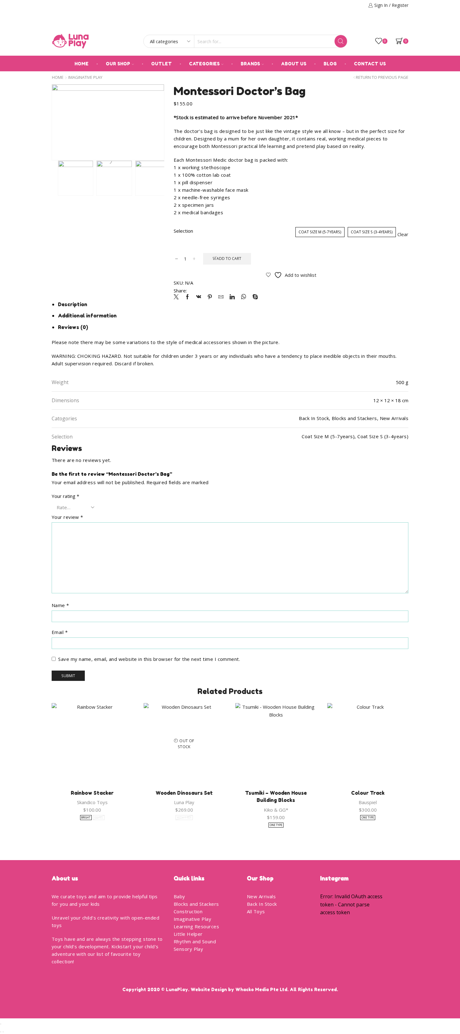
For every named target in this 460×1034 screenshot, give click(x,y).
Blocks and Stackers (196, 904)
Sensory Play (188, 949)
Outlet (161, 63)
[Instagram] (406, 23)
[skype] (253, 297)
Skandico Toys (92, 802)
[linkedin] (232, 297)
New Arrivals (261, 896)
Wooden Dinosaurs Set (184, 793)
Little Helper (188, 934)
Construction (188, 911)
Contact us (370, 63)
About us (293, 63)
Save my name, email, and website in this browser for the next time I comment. (149, 659)
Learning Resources (196, 926)
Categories (204, 63)
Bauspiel (368, 802)
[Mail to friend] (221, 297)
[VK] (198, 297)
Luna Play (184, 802)
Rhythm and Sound (195, 941)
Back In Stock (262, 904)
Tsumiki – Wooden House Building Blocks (276, 796)
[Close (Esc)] (0, 1024)
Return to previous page (382, 77)
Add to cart (229, 258)
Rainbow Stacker (92, 793)
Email (60, 632)
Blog (330, 63)
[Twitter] (178, 297)
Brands (250, 63)
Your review (67, 517)
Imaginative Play (85, 77)
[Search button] (341, 41)
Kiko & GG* (276, 810)
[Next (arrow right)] (3, 1031)
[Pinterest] (209, 297)
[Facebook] (397, 23)
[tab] (72, 304)
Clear (402, 234)
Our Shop (118, 63)
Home (81, 63)
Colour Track (368, 793)
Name (60, 605)
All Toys (256, 911)
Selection (183, 231)
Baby (179, 896)
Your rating (65, 496)
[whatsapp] (243, 297)
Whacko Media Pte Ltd (261, 989)
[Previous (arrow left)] (0, 1031)
